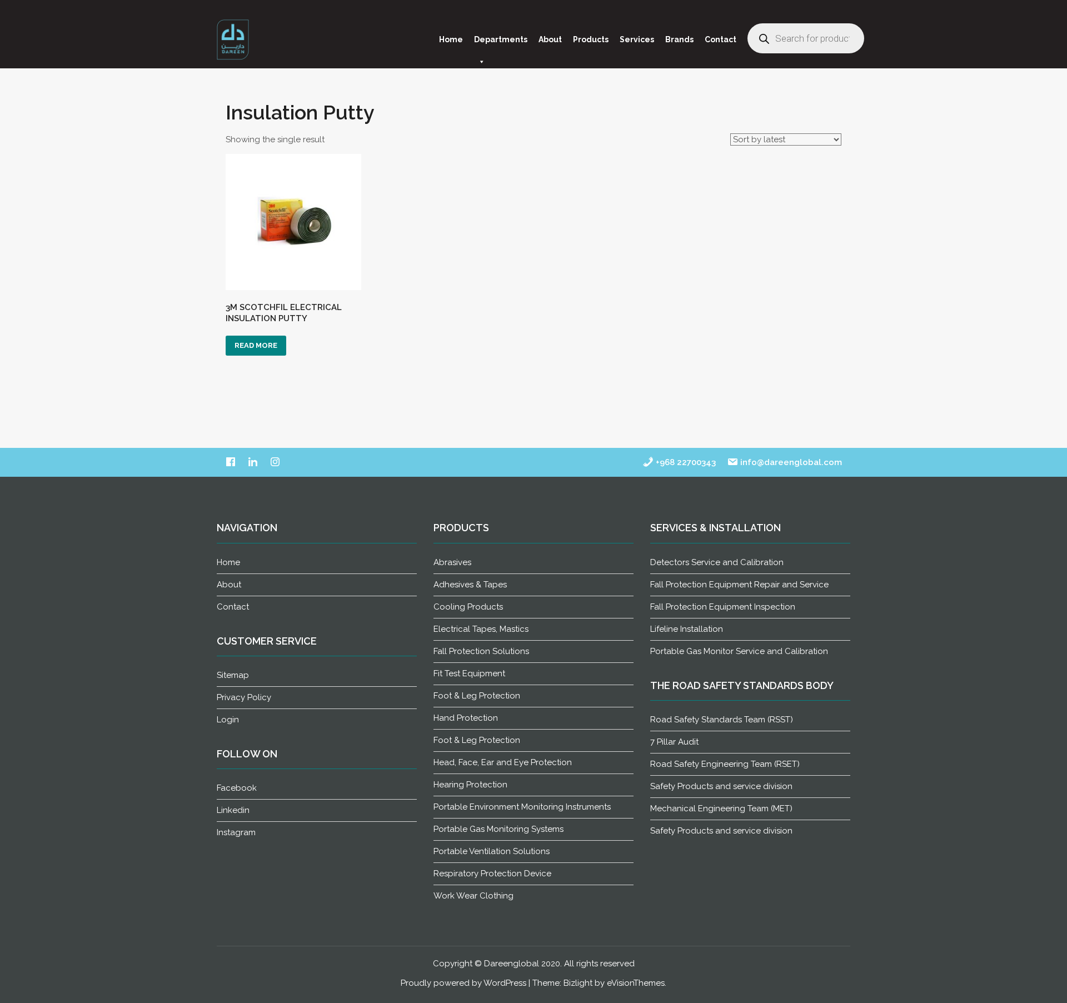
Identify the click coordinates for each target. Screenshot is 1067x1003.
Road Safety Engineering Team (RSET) (725, 764)
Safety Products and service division (721, 786)
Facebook (237, 788)
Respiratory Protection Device (492, 874)
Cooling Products (468, 607)
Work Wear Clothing (473, 896)
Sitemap (233, 675)
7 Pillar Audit (674, 742)
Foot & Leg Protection (476, 696)
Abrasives (452, 562)
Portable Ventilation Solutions (491, 851)
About (550, 39)
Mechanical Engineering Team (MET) (721, 809)
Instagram (236, 832)
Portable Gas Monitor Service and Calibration (739, 651)
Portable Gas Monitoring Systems (498, 829)
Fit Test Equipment (469, 673)
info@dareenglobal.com (790, 462)
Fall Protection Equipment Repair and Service (739, 585)
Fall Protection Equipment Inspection (722, 607)
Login (228, 720)
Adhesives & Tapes (470, 585)
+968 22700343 (685, 462)
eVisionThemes (636, 983)
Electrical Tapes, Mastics (480, 629)
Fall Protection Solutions (481, 651)
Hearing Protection (470, 785)
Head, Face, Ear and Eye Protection (502, 762)
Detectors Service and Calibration (717, 562)
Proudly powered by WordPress (463, 983)
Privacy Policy (244, 697)
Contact (720, 39)
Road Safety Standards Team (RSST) (721, 720)
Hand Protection (465, 718)
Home (451, 39)
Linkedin (233, 810)
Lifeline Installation (686, 629)
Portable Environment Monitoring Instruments (522, 807)
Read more (256, 345)
